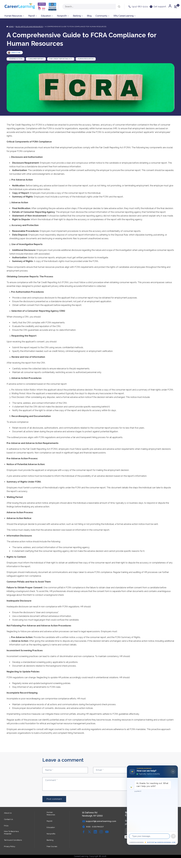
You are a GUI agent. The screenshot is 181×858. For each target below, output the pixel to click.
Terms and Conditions (13, 840)
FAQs (6, 826)
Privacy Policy (9, 846)
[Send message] (173, 836)
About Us (8, 813)
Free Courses (52, 846)
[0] (175, 6)
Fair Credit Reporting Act (60, 59)
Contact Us (8, 819)
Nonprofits (51, 834)
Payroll (49, 821)
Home (11, 27)
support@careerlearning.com (161, 842)
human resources (86, 59)
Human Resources (51, 813)
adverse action (15, 59)
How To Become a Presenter (11, 832)
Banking (50, 840)
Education (51, 827)
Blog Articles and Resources (29, 27)
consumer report (36, 59)
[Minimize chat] (173, 772)
